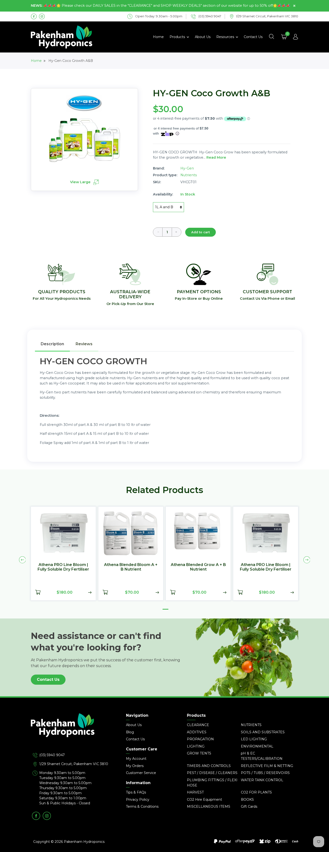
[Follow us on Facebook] (34, 16)
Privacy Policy (137, 799)
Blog (130, 732)
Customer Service (141, 773)
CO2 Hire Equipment (204, 799)
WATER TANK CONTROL (262, 780)
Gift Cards (249, 806)
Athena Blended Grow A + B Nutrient (198, 566)
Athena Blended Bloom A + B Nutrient (131, 566)
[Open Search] (271, 37)
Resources (225, 37)
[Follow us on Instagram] (42, 16)
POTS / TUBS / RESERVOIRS (265, 773)
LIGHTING (195, 746)
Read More (216, 157)
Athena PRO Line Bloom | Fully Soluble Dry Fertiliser (63, 566)
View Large (81, 182)
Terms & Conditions (142, 806)
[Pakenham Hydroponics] (73, 733)
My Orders (135, 766)
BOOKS (247, 799)
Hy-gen (187, 168)
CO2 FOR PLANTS (256, 792)
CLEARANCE (198, 725)
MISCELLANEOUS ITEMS (208, 806)
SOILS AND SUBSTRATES (263, 732)
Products (178, 37)
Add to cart (200, 232)
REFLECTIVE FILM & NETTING (267, 766)
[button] (165, 609)
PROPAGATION (200, 739)
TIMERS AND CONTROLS (209, 766)
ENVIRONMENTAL (257, 746)
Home (158, 37)
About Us (203, 37)
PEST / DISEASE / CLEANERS (212, 773)
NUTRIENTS (251, 725)
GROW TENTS (199, 753)
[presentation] (22, 560)
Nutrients (188, 175)
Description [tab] (52, 344)
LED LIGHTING (254, 739)
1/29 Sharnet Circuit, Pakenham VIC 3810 (73, 764)
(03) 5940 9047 (52, 755)
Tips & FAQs (136, 792)
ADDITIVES (196, 732)
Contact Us (253, 37)
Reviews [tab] (84, 344)
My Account (136, 758)
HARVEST (195, 792)
